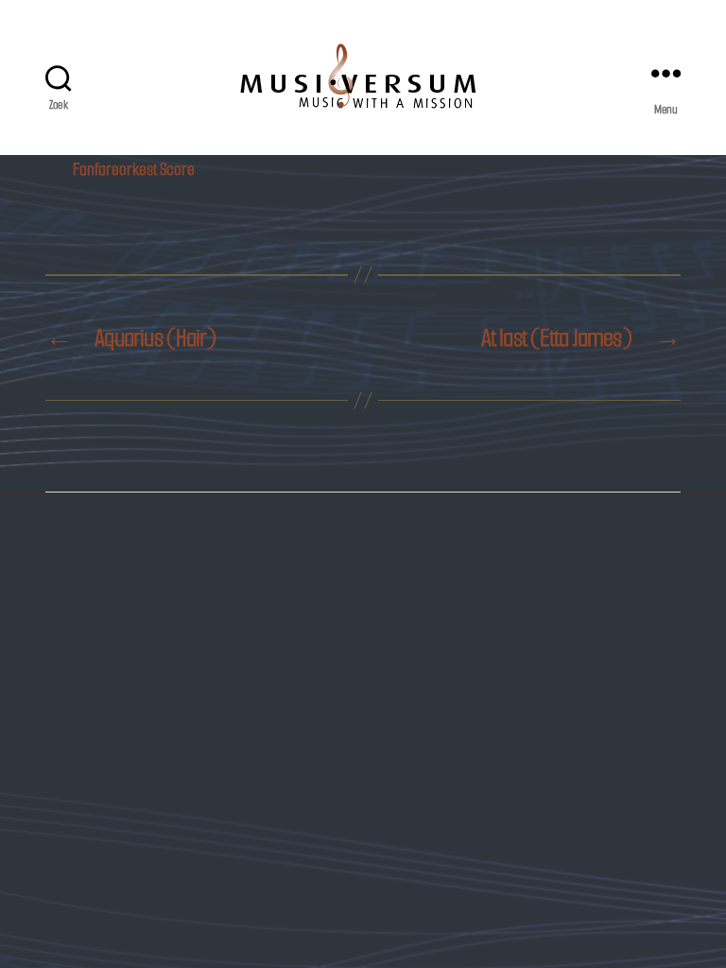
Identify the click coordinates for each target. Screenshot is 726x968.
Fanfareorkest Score (134, 169)
